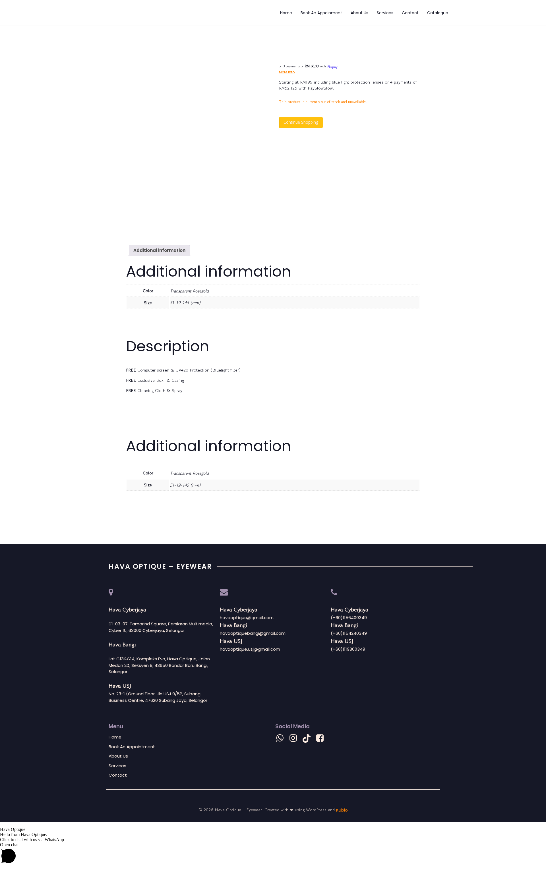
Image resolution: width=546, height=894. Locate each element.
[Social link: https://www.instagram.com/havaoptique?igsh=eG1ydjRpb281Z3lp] (295, 738)
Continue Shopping (301, 122)
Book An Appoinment (321, 13)
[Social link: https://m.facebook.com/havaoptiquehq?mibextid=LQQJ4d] (322, 738)
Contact (410, 13)
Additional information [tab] (159, 250)
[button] (273, 824)
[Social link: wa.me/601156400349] (282, 738)
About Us (359, 13)
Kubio (342, 810)
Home (286, 13)
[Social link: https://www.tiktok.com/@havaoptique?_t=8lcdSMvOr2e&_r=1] (308, 738)
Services (385, 13)
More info (287, 72)
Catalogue (437, 13)
